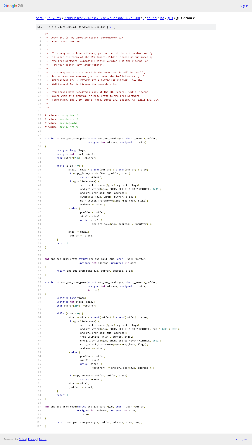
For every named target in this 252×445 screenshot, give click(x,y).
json (245, 439)
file (111, 27)
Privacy (32, 439)
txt (236, 439)
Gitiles (22, 439)
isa (162, 18)
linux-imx (54, 18)
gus (170, 18)
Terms (42, 439)
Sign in (244, 6)
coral (40, 18)
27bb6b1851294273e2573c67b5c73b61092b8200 (102, 18)
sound (152, 18)
